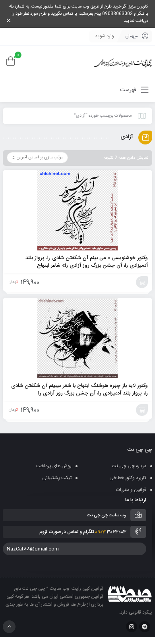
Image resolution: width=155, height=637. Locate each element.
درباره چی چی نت (129, 466)
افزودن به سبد (142, 282)
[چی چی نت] (123, 63)
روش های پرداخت (54, 466)
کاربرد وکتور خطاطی (127, 478)
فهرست (129, 90)
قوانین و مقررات (131, 490)
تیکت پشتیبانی (57, 478)
